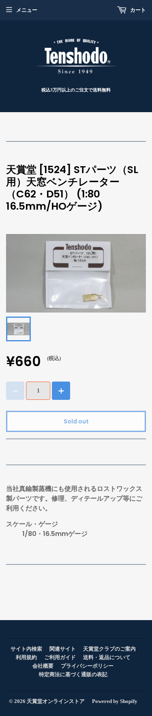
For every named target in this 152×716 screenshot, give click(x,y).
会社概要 (43, 666)
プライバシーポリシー (87, 666)
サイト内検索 (26, 649)
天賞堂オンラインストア (56, 701)
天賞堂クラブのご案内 (109, 649)
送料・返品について (107, 657)
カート (137, 10)
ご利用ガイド (60, 657)
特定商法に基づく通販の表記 (73, 674)
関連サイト (62, 649)
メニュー (26, 10)
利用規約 (26, 657)
